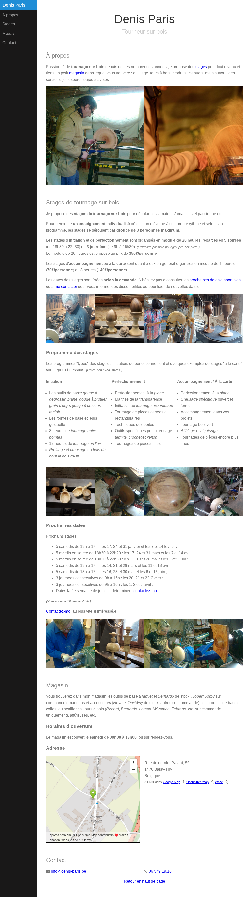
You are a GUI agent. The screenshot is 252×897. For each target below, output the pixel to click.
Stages (8, 24)
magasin (76, 73)
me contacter (66, 286)
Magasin (9, 33)
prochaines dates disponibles (215, 280)
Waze (219, 782)
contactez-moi (145, 591)
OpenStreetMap (197, 782)
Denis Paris (14, 5)
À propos (10, 15)
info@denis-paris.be (68, 871)
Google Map (171, 782)
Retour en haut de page (144, 881)
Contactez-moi (58, 611)
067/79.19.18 (160, 871)
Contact (9, 43)
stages (201, 67)
